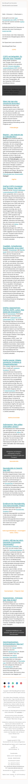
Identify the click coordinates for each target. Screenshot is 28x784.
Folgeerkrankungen (10, 390)
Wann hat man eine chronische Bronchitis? (11, 102)
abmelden (19, 712)
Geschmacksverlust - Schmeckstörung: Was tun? (13, 643)
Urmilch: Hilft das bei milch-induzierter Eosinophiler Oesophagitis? (13, 542)
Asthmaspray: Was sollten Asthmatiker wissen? (12, 426)
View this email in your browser (10, 5)
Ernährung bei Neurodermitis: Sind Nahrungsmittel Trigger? (14, 505)
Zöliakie (8, 366)
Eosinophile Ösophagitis (12, 546)
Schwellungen (13, 250)
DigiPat (22, 21)
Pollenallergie (9, 666)
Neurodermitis (9, 483)
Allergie (14, 648)
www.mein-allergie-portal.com (15, 768)
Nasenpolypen (12, 314)
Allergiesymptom (13, 651)
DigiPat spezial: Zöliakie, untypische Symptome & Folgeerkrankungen (12, 362)
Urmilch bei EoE (6, 31)
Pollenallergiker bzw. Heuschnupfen (13, 174)
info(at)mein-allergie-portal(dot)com (15, 766)
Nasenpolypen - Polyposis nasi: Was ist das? (13, 599)
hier (21, 718)
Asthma (16, 224)
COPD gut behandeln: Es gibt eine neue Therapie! (12, 57)
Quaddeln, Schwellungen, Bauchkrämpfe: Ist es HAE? (13, 247)
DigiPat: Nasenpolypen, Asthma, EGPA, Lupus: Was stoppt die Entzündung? (13, 310)
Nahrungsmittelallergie (16, 550)
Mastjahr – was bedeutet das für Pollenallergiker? (13, 135)
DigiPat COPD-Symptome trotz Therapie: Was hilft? (13, 187)
